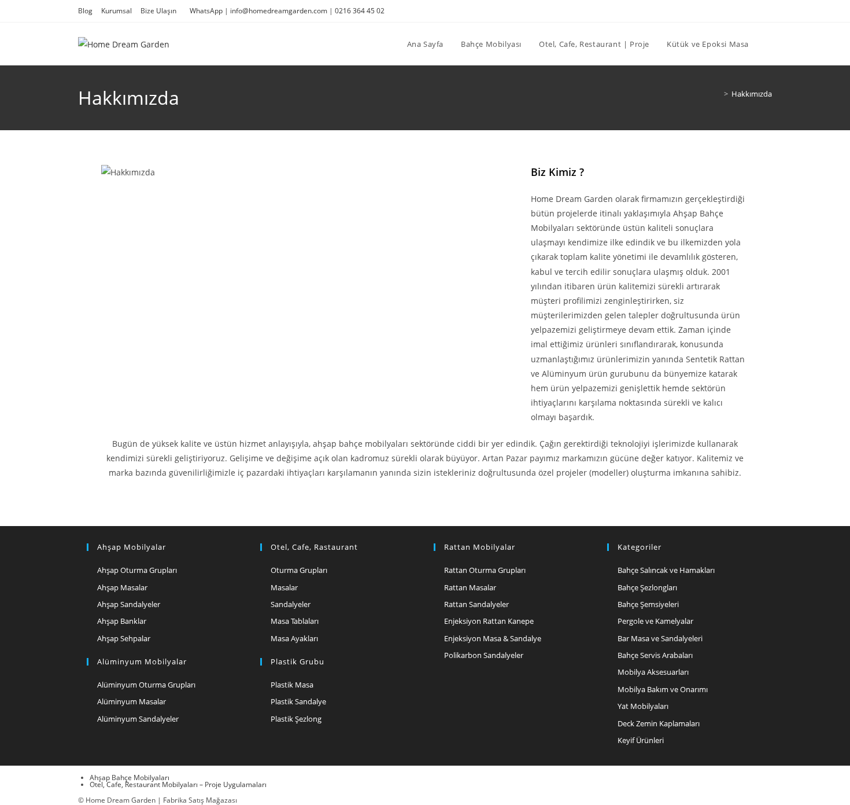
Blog (85, 11)
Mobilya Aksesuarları (653, 672)
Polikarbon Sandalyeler (483, 655)
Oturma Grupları (299, 570)
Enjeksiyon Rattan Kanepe (489, 621)
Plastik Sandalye (298, 701)
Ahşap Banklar (121, 621)
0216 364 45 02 (360, 11)
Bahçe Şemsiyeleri (648, 604)
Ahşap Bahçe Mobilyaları (129, 777)
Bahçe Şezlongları (647, 587)
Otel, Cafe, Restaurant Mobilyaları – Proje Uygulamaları (178, 784)
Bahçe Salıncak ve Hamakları (666, 570)
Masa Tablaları (295, 621)
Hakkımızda (751, 94)
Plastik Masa (292, 684)
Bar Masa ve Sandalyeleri (660, 638)
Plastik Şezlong (296, 719)
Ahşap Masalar (122, 587)
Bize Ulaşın (158, 11)
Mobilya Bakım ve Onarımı (663, 689)
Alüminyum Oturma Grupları (146, 684)
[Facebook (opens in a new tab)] (755, 11)
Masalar (284, 587)
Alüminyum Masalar (131, 701)
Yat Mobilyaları (643, 706)
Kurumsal (116, 11)
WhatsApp (206, 11)
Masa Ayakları (294, 638)
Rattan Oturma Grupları (485, 570)
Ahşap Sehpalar (123, 638)
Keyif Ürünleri (641, 740)
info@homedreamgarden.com (278, 11)
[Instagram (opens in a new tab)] (767, 11)
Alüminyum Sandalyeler (138, 719)
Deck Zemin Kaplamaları (659, 723)
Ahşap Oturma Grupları (137, 570)
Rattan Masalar (470, 587)
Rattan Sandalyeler (476, 604)
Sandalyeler (291, 604)
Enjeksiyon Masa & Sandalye (492, 638)
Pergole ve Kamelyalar (655, 621)
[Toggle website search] (769, 44)
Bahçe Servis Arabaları (655, 655)
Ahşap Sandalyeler (128, 604)
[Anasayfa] (717, 94)
